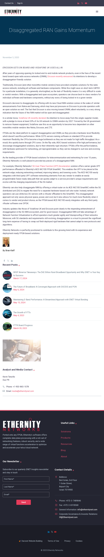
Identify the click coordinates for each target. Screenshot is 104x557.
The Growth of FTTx (22, 312)
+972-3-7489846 (73, 500)
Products (66, 437)
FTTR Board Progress (23, 325)
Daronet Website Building (32, 541)
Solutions (66, 431)
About (64, 456)
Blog (63, 450)
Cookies (79, 541)
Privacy (67, 541)
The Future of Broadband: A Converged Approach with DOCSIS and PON (45, 287)
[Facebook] (4, 261)
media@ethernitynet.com (23, 391)
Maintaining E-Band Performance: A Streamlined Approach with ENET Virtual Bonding (50, 299)
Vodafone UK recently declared (32, 118)
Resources (66, 444)
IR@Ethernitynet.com (68, 517)
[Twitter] (82, 3)
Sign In (20, 3)
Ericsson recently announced (60, 76)
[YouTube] (86, 3)
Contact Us (9, 3)
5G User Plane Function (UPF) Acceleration (51, 166)
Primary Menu (97, 11)
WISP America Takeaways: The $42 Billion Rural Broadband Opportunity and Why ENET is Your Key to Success (56, 274)
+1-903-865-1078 (21, 386)
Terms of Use (53, 541)
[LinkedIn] (78, 3)
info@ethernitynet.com (87, 509)
